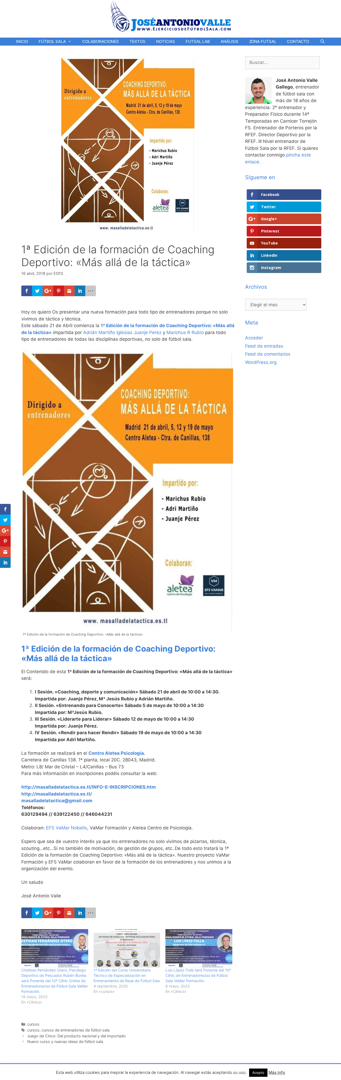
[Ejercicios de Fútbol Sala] (170, 15)
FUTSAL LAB (198, 41)
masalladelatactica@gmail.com (56, 800)
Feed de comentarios (267, 354)
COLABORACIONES (100, 41)
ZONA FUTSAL (262, 41)
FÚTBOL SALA (52, 41)
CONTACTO (298, 41)
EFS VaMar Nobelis (66, 827)
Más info (277, 1072)
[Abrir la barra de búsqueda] (322, 42)
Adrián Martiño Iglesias (107, 332)
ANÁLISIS (229, 41)
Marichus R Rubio (185, 332)
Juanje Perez (147, 332)
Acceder (254, 337)
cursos (33, 1024)
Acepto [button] (258, 1072)
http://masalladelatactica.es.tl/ (56, 794)
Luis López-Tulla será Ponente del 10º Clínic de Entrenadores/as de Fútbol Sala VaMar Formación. (198, 975)
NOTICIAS (165, 41)
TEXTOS (137, 41)
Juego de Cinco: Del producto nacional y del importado (76, 1036)
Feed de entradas (264, 346)
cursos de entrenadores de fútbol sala (75, 1030)
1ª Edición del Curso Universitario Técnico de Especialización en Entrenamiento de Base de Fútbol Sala (127, 975)
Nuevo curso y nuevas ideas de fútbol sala (65, 1041)
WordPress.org (261, 362)
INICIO (22, 41)
